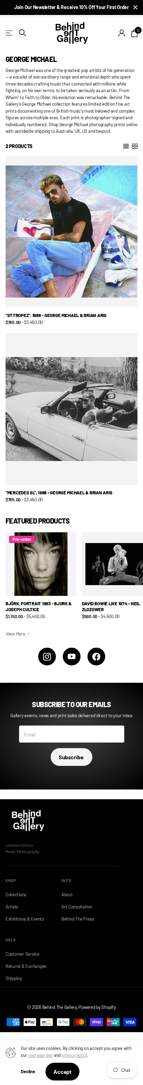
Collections (16, 894)
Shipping (14, 978)
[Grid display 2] (134, 146)
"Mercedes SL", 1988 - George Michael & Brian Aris (59, 492)
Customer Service (23, 954)
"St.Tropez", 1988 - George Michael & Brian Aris (56, 315)
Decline (28, 1071)
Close (135, 7)
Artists (12, 906)
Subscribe (71, 757)
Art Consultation (76, 906)
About (67, 894)
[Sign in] (122, 33)
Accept (62, 1071)
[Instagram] (47, 656)
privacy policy (74, 1055)
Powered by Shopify (97, 1007)
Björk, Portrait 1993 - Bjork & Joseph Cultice (39, 606)
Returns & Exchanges (26, 966)
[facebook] (96, 656)
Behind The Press (77, 919)
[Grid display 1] (126, 146)
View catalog (10, 33)
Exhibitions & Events (25, 919)
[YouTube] (72, 656)
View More (16, 634)
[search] (22, 33)
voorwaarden (40, 1055)
